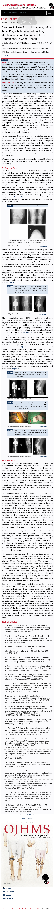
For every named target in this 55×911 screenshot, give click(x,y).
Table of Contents (27, 818)
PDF (6, 56)
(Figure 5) (15, 369)
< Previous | (22, 814)
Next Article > (31, 814)
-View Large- (43, 246)
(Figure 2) (10, 282)
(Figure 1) (18, 197)
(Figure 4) (18, 347)
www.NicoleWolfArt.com (46, 908)
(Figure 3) (27, 332)
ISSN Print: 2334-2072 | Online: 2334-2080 (14, 12)
